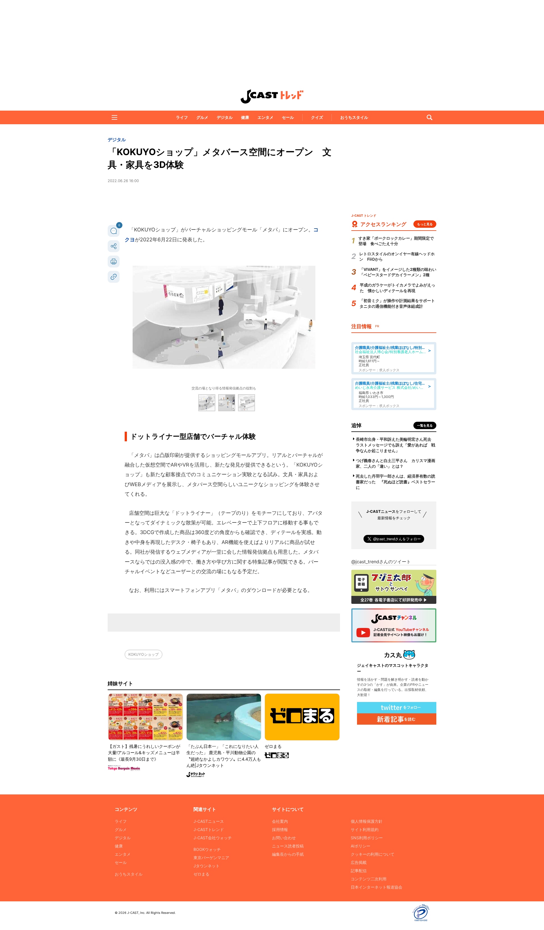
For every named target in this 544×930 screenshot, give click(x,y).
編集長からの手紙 (288, 854)
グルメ (202, 117)
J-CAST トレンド (272, 96)
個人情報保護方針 (366, 821)
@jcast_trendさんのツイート (381, 561)
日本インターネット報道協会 (376, 887)
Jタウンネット (207, 865)
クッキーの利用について (372, 854)
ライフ (182, 117)
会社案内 (280, 821)
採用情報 (280, 829)
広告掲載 (359, 862)
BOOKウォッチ (207, 849)
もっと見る (425, 224)
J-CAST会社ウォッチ (213, 837)
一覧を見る (425, 425)
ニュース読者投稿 (288, 845)
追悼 (356, 425)
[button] (114, 117)
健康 (245, 117)
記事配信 (359, 870)
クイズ (317, 117)
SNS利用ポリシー (367, 837)
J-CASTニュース (209, 821)
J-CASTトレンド (209, 829)
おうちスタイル (354, 117)
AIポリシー (360, 845)
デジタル (225, 117)
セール (288, 117)
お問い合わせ (284, 837)
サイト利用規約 (365, 829)
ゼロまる (201, 874)
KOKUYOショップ (143, 654)
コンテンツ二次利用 (368, 878)
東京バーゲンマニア (211, 857)
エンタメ (265, 117)
